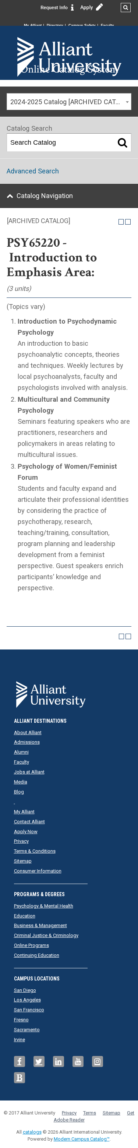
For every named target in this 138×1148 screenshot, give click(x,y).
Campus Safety (82, 25)
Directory (55, 25)
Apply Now (26, 831)
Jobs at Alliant (29, 772)
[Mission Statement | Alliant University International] (69, 44)
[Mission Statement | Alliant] (69, 692)
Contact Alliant (29, 821)
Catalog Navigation (45, 196)
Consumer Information (37, 871)
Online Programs (31, 945)
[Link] (57, 7)
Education (24, 916)
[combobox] (69, 101)
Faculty (107, 25)
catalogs (32, 1132)
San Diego (25, 990)
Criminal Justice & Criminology (46, 935)
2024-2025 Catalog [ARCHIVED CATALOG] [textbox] (70, 102)
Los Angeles (27, 1000)
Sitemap (23, 861)
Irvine (19, 1039)
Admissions (27, 742)
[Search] (122, 142)
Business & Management (40, 925)
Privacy (21, 841)
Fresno (21, 1019)
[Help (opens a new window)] (128, 222)
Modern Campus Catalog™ (82, 1139)
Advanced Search (33, 171)
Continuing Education (36, 955)
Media (20, 782)
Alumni (21, 752)
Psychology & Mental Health (43, 906)
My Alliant (33, 25)
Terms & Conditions (35, 851)
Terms (89, 1113)
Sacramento (27, 1029)
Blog (19, 792)
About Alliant (28, 732)
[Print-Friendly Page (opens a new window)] (121, 222)
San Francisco (29, 1010)
